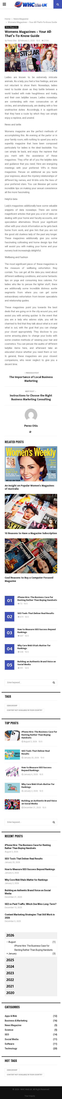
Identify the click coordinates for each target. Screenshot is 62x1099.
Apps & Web (11, 1016)
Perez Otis (12, 41)
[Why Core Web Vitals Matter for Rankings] (12, 788)
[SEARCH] (53, 682)
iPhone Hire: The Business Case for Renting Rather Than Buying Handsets (37, 598)
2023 (10, 973)
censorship (12, 706)
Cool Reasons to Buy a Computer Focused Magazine (29, 579)
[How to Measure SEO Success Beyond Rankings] (12, 771)
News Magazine (12, 27)
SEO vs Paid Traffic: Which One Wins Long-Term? (30, 904)
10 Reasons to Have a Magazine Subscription (31, 533)
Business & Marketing (16, 1020)
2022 (10, 980)
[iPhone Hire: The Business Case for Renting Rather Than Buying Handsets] (12, 735)
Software (9, 1044)
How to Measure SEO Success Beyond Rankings (36, 631)
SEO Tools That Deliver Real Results (35, 613)
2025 (10, 960)
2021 (10, 986)
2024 (10, 966)
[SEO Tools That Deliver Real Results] (12, 755)
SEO (7, 1034)
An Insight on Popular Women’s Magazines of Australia (29, 487)
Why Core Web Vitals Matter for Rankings (34, 647)
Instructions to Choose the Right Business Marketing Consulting (31, 397)
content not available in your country (24, 710)
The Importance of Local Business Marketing (31, 379)
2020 (10, 993)
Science (9, 1030)
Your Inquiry (30, 1096)
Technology (11, 1048)
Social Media (11, 1039)
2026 (10, 935)
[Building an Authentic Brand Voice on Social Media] (12, 804)
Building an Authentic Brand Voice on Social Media (36, 663)
